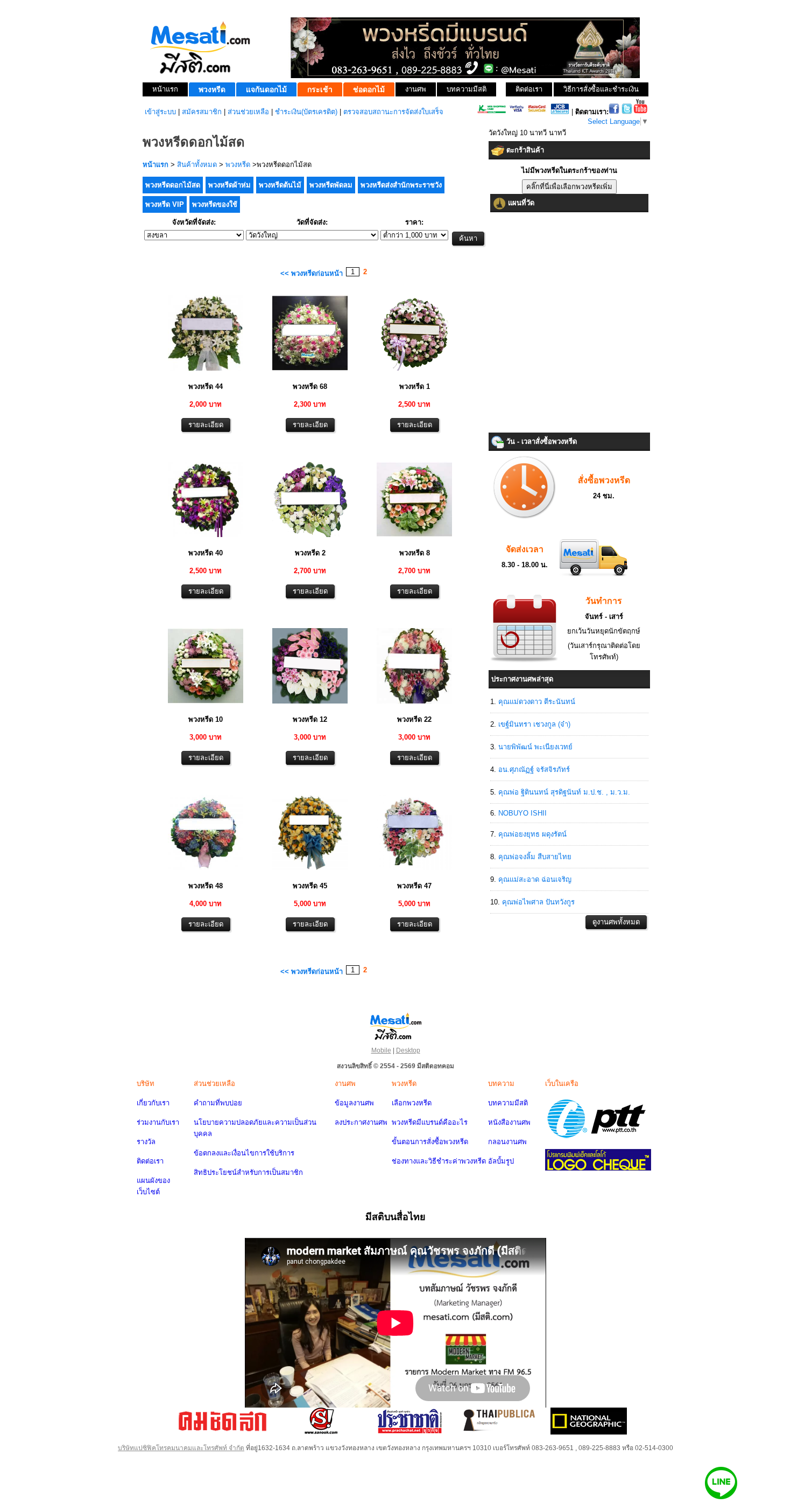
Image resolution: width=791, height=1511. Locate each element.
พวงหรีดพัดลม (330, 185)
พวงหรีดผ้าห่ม (229, 185)
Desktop (408, 1050)
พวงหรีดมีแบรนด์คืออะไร (430, 1122)
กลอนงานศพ (507, 1142)
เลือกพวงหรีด (412, 1103)
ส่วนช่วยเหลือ (248, 112)
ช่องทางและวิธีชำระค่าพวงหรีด (439, 1161)
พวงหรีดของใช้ (214, 204)
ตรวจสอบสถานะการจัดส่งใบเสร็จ (393, 112)
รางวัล (146, 1142)
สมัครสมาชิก (202, 112)
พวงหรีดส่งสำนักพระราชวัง (401, 185)
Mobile (381, 1050)
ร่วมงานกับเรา (158, 1122)
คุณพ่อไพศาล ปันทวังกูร (538, 902)
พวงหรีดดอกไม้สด (172, 185)
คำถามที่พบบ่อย (218, 1103)
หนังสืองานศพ (509, 1122)
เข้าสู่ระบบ (160, 112)
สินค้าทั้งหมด (197, 165)
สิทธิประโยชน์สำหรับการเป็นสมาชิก (248, 1172)
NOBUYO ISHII (522, 813)
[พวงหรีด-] (205, 372)
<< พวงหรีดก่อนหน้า (311, 273)
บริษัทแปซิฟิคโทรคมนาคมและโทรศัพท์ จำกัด (181, 1448)
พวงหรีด (237, 165)
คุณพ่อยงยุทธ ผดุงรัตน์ (532, 834)
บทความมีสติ (508, 1103)
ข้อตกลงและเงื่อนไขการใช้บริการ (244, 1153)
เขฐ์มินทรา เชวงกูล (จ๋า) (534, 724)
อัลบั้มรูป (501, 1161)
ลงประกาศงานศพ (361, 1122)
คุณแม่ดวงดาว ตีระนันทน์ (536, 702)
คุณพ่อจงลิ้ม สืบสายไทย (534, 857)
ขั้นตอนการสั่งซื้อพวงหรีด (430, 1142)
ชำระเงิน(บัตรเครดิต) (306, 112)
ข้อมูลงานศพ (354, 1103)
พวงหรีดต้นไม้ (280, 185)
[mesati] (395, 1025)
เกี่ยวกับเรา (153, 1103)
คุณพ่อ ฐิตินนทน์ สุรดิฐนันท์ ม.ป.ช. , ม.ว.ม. (564, 792)
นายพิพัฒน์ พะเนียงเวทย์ (535, 747)
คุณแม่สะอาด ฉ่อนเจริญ (534, 879)
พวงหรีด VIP (164, 204)
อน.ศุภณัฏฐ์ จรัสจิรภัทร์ (534, 769)
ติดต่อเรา (150, 1161)
